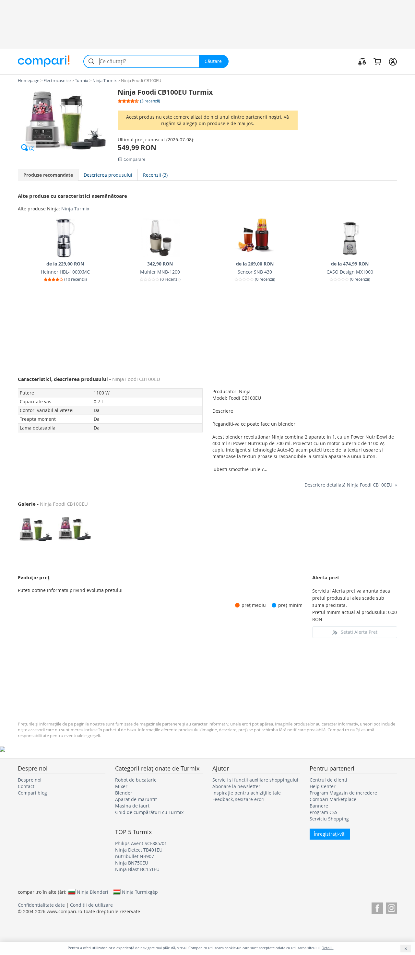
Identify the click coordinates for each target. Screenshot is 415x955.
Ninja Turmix (75, 209)
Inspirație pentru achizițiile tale (246, 793)
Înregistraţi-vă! (330, 834)
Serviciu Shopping (329, 819)
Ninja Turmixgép (140, 892)
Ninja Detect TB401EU (138, 850)
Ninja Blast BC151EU (137, 869)
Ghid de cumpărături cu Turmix (149, 812)
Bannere (319, 806)
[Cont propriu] (392, 61)
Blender (123, 793)
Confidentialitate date (41, 905)
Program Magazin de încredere (343, 793)
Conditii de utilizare (91, 905)
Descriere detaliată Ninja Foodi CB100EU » (350, 485)
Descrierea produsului (108, 175)
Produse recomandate (48, 175)
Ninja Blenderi (92, 892)
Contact (26, 786)
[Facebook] (377, 907)
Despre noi (30, 780)
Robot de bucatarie (136, 780)
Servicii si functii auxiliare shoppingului (255, 780)
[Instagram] (391, 907)
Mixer (121, 786)
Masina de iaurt (132, 806)
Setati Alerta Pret (359, 632)
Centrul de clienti (328, 780)
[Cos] (377, 61)
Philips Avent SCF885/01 (141, 843)
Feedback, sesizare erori (238, 799)
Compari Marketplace (333, 799)
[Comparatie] (362, 61)
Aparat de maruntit (136, 799)
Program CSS (324, 812)
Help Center (323, 786)
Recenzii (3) (155, 175)
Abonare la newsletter (236, 786)
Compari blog (32, 793)
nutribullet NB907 (134, 856)
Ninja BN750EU (131, 863)
